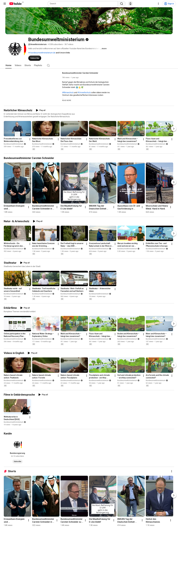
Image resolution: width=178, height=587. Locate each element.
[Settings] (158, 3)
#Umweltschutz (84, 92)
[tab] (8, 65)
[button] (66, 100)
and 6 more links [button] (63, 53)
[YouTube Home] (15, 3)
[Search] (121, 3)
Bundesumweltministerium (13, 144)
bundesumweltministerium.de (42, 53)
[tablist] (89, 65)
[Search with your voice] (130, 3)
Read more (66, 100)
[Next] (173, 128)
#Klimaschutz (68, 92)
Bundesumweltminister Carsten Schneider (80, 73)
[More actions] (29, 139)
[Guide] (4, 3)
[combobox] (83, 3)
